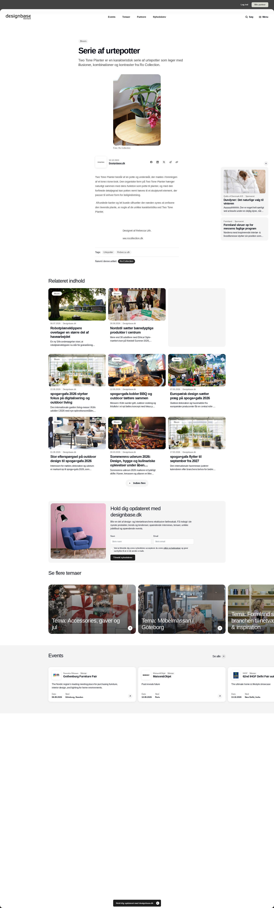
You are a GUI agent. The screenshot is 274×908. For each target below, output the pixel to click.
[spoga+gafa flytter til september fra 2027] (197, 444)
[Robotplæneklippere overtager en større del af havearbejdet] (77, 317)
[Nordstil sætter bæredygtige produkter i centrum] (137, 315)
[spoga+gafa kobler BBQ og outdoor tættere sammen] (137, 381)
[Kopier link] (177, 162)
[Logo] (18, 17)
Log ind (244, 4)
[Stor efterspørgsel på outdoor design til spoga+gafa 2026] (77, 444)
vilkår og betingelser (172, 548)
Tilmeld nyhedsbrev (122, 557)
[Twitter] (164, 162)
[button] (266, 163)
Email (155, 536)
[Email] (170, 162)
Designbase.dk (117, 163)
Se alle (216, 656)
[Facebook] (151, 162)
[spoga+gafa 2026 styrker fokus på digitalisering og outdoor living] (77, 383)
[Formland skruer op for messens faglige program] (244, 229)
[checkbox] (111, 549)
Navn (112, 536)
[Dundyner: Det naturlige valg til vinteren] (244, 191)
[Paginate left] (50, 609)
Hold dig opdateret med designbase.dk (135, 903)
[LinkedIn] (157, 162)
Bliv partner (259, 4)
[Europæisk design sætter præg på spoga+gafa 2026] (197, 381)
